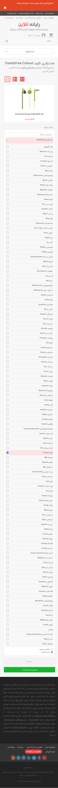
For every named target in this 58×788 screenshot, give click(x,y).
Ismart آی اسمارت (46, 433)
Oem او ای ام (48, 562)
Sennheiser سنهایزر (45, 271)
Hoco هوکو (48, 400)
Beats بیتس (48, 213)
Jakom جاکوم (47, 596)
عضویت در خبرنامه (33, 751)
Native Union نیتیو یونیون (42, 285)
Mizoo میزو (48, 510)
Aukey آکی (48, 405)
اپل (41, 727)
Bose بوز (49, 218)
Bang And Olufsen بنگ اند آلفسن (40, 634)
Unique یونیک (47, 495)
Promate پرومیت (46, 338)
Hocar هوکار (48, 605)
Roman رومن (48, 572)
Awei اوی (49, 481)
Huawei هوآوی (47, 424)
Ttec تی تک (48, 366)
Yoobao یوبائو (47, 419)
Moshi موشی (48, 180)
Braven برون (48, 538)
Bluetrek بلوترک (46, 189)
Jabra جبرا (49, 170)
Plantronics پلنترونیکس (43, 175)
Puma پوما (49, 299)
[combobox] (29, 52)
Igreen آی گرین (47, 295)
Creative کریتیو (46, 161)
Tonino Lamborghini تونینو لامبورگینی (38, 428)
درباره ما (19, 17)
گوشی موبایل (33, 719)
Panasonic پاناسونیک (44, 223)
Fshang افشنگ (47, 543)
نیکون (35, 727)
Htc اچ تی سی (47, 204)
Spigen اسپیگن (46, 314)
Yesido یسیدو (47, 548)
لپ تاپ (48, 719)
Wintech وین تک (46, 151)
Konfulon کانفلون (46, 581)
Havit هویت (48, 381)
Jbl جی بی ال (48, 323)
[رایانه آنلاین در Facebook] (39, 757)
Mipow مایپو (48, 261)
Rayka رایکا (48, 529)
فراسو (14, 727)
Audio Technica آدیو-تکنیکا (41, 553)
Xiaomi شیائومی (46, 352)
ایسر (52, 727)
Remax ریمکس (47, 362)
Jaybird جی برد (47, 524)
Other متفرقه (47, 644)
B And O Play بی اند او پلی (43, 471)
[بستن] (5, 8)
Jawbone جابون (46, 409)
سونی (5, 723)
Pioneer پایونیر (47, 328)
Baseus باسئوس (46, 395)
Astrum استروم (47, 347)
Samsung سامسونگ (45, 194)
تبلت (41, 719)
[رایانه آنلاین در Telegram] (18, 757)
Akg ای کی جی (47, 567)
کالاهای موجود (44, 649)
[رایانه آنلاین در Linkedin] (28, 757)
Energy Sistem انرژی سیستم (41, 256)
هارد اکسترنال (9, 719)
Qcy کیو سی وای (46, 448)
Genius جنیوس (46, 166)
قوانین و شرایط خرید (33, 17)
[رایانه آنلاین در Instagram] (23, 757)
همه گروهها (48, 146)
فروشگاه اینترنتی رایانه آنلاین (44, 715)
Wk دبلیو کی (48, 467)
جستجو (29, 661)
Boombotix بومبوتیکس (44, 601)
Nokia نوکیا (48, 199)
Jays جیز (49, 280)
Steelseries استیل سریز (43, 290)
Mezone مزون (47, 586)
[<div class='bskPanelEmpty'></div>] (51, 35)
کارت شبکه (40, 723)
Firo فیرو (49, 491)
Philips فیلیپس (46, 247)
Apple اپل (49, 237)
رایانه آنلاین (28, 767)
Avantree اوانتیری (45, 304)
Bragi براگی (48, 505)
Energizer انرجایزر (46, 357)
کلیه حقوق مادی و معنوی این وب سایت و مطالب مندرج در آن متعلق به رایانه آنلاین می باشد (28, 774)
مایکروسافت (22, 727)
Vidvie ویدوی (47, 577)
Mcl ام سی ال (48, 266)
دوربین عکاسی (20, 719)
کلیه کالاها (46, 652)
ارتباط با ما (9, 17)
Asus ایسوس (47, 476)
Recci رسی (48, 639)
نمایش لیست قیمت (29, 670)
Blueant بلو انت (47, 376)
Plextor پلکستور (46, 185)
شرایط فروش (50, 751)
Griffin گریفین (47, 252)
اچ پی (30, 727)
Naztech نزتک (47, 385)
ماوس (52, 723)
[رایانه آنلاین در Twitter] (34, 757)
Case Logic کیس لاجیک (43, 228)
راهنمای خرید (49, 17)
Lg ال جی (49, 276)
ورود (29, 35)
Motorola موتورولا (46, 390)
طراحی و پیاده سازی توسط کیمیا (29, 781)
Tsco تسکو (48, 156)
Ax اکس (50, 242)
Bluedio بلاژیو (47, 462)
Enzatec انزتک (47, 209)
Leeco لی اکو (48, 443)
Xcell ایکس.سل (46, 333)
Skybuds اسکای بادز (45, 557)
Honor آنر (49, 615)
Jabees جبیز (48, 438)
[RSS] (13, 757)
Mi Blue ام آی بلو (46, 620)
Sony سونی (48, 233)
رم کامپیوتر (31, 723)
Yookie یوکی (48, 624)
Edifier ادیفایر (47, 414)
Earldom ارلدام (47, 610)
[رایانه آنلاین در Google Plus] (44, 757)
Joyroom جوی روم (46, 500)
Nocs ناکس (48, 309)
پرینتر (47, 723)
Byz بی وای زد (47, 514)
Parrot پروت (48, 319)
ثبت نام (37, 35)
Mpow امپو (48, 457)
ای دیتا (46, 727)
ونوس (50, 629)
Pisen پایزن (48, 371)
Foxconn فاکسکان (46, 591)
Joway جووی (48, 534)
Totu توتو (49, 342)
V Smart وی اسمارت (45, 486)
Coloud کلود (48, 452)
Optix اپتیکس (47, 519)
